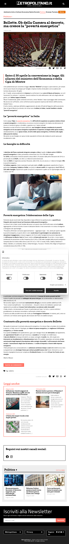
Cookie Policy (59, 268)
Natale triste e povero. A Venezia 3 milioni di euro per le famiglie (49, 392)
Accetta (56, 290)
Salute (31, 12)
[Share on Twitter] (54, 68)
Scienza (49, 12)
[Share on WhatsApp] (61, 68)
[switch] (26, 278)
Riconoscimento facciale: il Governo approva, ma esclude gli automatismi (13, 492)
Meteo (62, 12)
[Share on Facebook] (50, 68)
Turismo (55, 12)
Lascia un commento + (14, 365)
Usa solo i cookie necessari (34, 290)
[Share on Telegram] (64, 68)
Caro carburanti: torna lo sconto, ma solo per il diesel (54, 490)
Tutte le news (60, 470)
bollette (11, 371)
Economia (25, 12)
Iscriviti (60, 520)
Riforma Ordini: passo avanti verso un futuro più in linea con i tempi (33, 491)
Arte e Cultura (16, 12)
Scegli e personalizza (56, 285)
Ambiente (7, 12)
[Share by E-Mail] (57, 68)
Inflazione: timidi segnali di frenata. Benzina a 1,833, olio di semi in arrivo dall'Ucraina (18, 392)
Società (37, 12)
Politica (43, 12)
